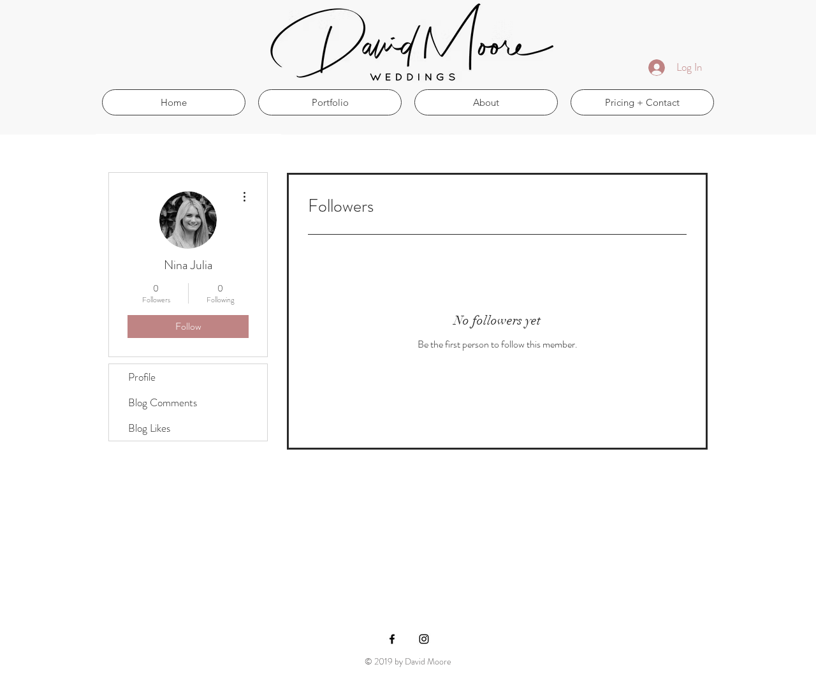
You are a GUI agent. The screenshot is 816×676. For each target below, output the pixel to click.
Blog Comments (162, 402)
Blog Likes (149, 428)
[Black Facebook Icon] (392, 639)
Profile (142, 377)
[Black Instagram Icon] (424, 639)
